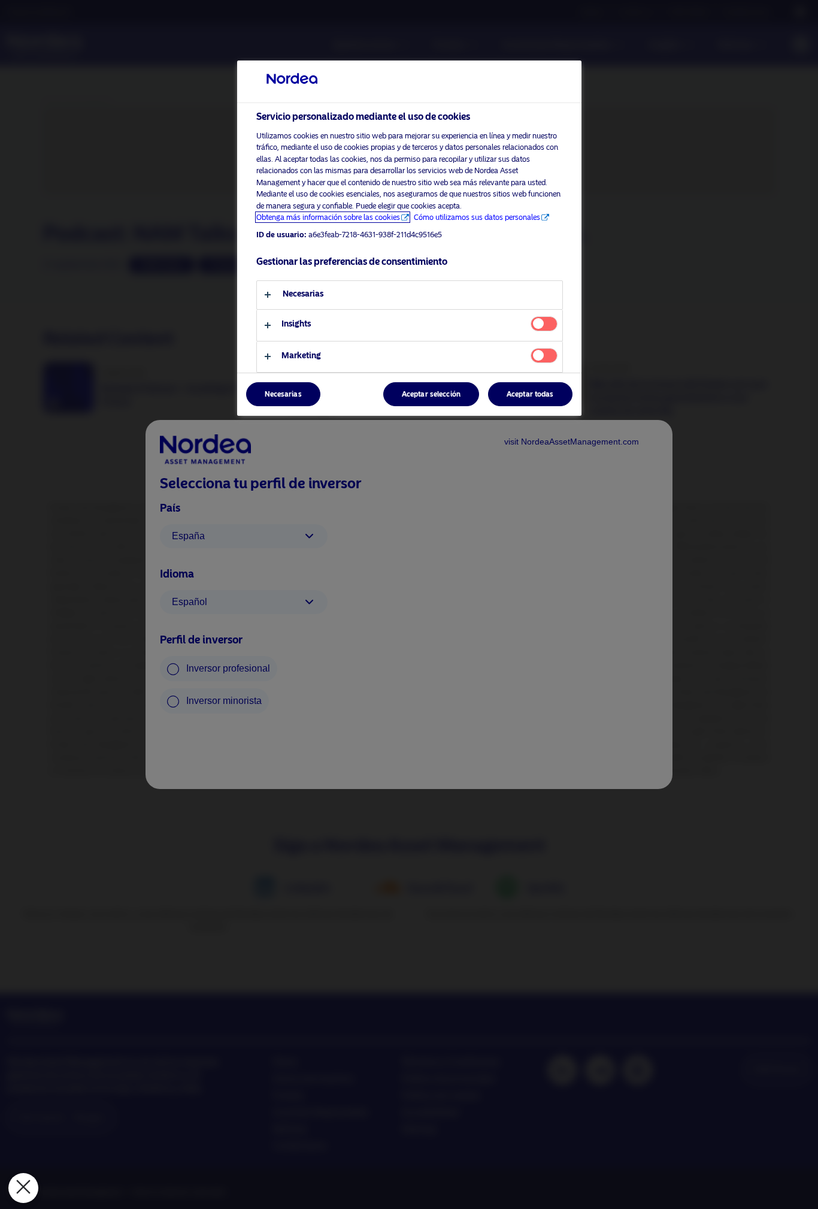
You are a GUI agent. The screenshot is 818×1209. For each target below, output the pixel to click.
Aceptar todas (530, 394)
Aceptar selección (431, 394)
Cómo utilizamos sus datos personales (477, 217)
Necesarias (283, 394)
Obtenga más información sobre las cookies (328, 217)
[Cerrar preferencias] (23, 1188)
